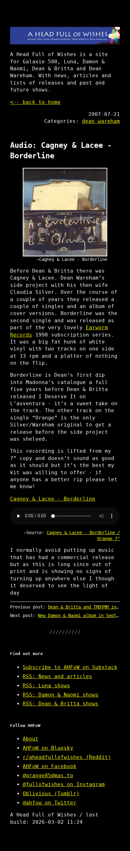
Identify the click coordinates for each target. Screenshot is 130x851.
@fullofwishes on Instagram (64, 784)
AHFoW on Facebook (49, 766)
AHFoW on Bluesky (48, 748)
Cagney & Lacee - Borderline (52, 499)
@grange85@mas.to (48, 775)
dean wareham (101, 121)
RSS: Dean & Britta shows (60, 704)
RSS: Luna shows (46, 686)
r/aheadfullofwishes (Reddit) (67, 757)
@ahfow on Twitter (49, 803)
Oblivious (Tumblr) (51, 794)
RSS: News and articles (57, 676)
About (30, 739)
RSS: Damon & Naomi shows (60, 695)
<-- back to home (35, 102)
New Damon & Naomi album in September (83, 615)
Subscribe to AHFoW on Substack (70, 667)
